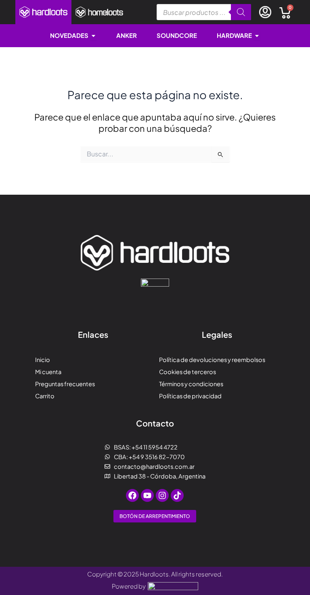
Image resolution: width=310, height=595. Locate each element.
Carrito (44, 395)
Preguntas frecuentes (65, 383)
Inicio (42, 359)
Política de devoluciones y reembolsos (212, 359)
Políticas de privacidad (190, 395)
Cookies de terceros (187, 371)
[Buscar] (241, 12)
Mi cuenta (48, 371)
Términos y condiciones (191, 383)
